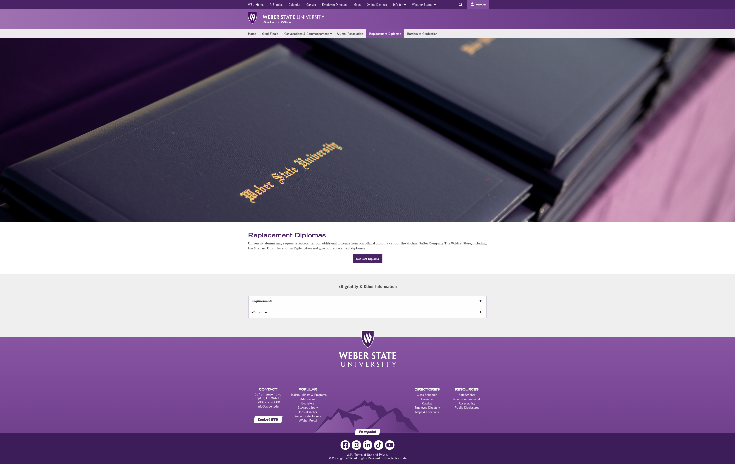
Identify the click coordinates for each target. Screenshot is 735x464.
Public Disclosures (467, 407)
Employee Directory (334, 5)
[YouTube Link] (389, 445)
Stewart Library (308, 407)
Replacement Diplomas (385, 34)
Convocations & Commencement (306, 34)
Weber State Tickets (308, 416)
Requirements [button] (262, 301)
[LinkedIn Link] (367, 445)
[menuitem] (256, 4)
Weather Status (422, 5)
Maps (357, 5)
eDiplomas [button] (260, 312)
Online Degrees (377, 5)
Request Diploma (367, 259)
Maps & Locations (427, 412)
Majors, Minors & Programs (309, 395)
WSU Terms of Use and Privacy (367, 455)
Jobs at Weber (308, 412)
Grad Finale (270, 34)
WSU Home (256, 5)
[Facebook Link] (345, 445)
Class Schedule (427, 395)
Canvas (311, 5)
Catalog (427, 403)
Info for (398, 5)
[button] (331, 33)
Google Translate (396, 458)
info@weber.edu (268, 406)
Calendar (294, 5)
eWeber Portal (308, 420)
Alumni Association (350, 34)
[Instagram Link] (356, 445)
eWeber (481, 4)
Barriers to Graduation (422, 34)
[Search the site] (460, 4)
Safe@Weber (467, 395)
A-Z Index (276, 5)
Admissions (307, 399)
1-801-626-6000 (268, 402)
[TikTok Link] (378, 445)
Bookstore (307, 403)
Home (252, 34)
